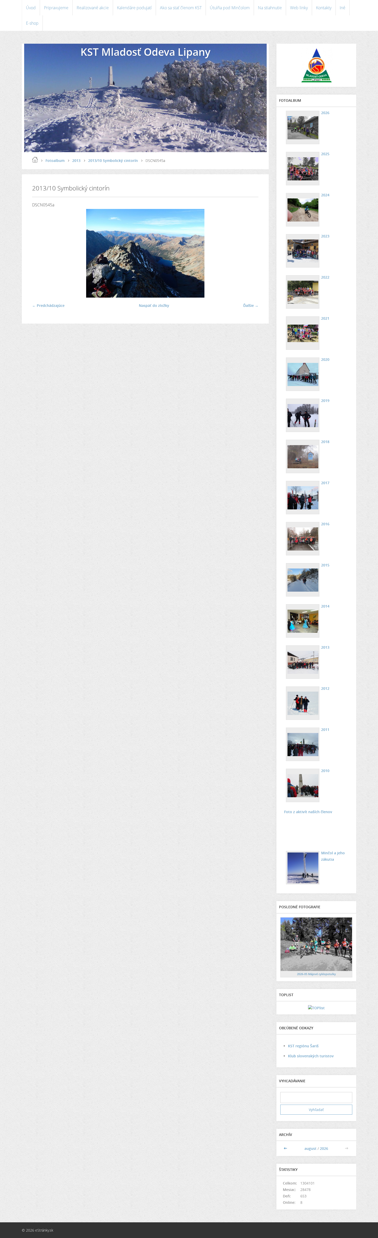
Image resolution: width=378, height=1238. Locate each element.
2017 (325, 482)
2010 (325, 770)
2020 (325, 359)
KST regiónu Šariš (303, 1045)
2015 (325, 565)
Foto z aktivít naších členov (308, 811)
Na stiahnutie (270, 8)
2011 (325, 729)
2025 (325, 153)
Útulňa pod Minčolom (230, 8)
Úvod (31, 8)
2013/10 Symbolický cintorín (113, 160)
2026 (325, 112)
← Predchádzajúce (48, 305)
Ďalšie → (250, 305)
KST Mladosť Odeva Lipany (145, 52)
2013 (76, 160)
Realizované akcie (93, 8)
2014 (325, 606)
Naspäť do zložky (154, 305)
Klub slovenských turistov (311, 1055)
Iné (342, 8)
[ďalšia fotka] (250, 253)
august (310, 1148)
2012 (325, 688)
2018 (325, 441)
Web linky (299, 8)
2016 (325, 523)
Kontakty (323, 8)
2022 (325, 277)
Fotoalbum (55, 160)
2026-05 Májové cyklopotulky (316, 974)
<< (286, 1148)
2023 (325, 236)
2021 (325, 318)
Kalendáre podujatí (134, 8)
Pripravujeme (56, 8)
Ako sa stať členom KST (181, 8)
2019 (325, 400)
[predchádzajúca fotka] (40, 253)
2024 (325, 194)
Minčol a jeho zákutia (333, 856)
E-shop (32, 23)
